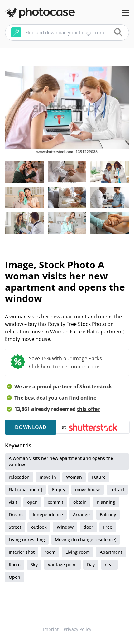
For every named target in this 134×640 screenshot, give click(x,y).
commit (55, 502)
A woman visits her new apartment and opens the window (61, 461)
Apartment (111, 552)
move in (48, 477)
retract (117, 489)
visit (13, 502)
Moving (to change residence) (85, 539)
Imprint (51, 629)
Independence (48, 515)
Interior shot (22, 552)
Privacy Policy (77, 629)
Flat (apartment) (25, 489)
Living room (77, 552)
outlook (39, 527)
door (88, 527)
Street (15, 527)
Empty (58, 489)
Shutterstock (95, 386)
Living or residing (27, 539)
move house (87, 489)
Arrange (81, 515)
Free (107, 527)
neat (109, 565)
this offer (88, 409)
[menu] (125, 13)
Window (65, 527)
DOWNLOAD (30, 427)
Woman (74, 477)
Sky (34, 565)
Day (91, 565)
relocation (19, 477)
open (32, 502)
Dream (16, 515)
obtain (80, 502)
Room (15, 565)
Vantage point (62, 565)
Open (14, 577)
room (50, 552)
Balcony (108, 515)
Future (99, 477)
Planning (106, 502)
